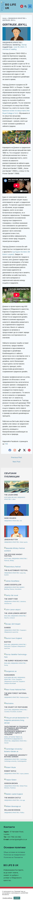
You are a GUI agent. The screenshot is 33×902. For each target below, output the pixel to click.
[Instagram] (14, 450)
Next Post (16, 461)
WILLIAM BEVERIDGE (12, 810)
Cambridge (23, 759)
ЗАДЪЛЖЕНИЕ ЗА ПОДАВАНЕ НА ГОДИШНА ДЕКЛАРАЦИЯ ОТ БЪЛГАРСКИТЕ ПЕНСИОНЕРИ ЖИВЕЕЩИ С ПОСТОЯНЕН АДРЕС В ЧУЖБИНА (16, 730)
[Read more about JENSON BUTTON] (16, 531)
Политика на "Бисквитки (13, 857)
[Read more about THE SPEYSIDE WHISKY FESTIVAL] (16, 549)
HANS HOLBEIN (10, 518)
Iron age (22, 800)
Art (21, 520)
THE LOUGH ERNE (11, 495)
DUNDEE (7, 627)
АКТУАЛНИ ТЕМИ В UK (15, 737)
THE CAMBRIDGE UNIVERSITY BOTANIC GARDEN (15, 756)
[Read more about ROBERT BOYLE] (10, 767)
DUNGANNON (9, 675)
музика (6, 575)
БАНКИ (22, 587)
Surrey (6, 665)
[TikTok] (19, 450)
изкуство (23, 573)
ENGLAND (7, 616)
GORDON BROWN (11, 783)
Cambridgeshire (21, 761)
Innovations (18, 589)
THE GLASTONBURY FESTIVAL (16, 570)
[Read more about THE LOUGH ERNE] (16, 486)
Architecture (7, 45)
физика (26, 773)
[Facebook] (10, 450)
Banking (6, 589)
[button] (25, 6)
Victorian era (7, 603)
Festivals (6, 560)
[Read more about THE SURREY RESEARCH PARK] (16, 656)
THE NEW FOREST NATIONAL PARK (15, 694)
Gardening (16, 45)
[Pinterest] (29, 450)
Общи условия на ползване (14, 852)
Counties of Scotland (10, 711)
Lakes (13, 499)
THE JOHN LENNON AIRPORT (15, 613)
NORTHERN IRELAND (10, 497)
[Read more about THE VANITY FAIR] (11, 595)
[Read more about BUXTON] (13, 638)
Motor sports (23, 542)
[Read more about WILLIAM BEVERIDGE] (12, 806)
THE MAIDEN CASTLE (12, 798)
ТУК (6, 444)
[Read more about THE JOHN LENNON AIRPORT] (12, 609)
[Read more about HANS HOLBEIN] (16, 510)
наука (22, 773)
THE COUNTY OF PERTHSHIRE (16, 707)
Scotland (19, 711)
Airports (6, 618)
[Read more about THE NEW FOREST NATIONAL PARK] (15, 689)
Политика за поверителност (15, 855)
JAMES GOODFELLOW (12, 585)
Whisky (12, 560)
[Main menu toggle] (30, 6)
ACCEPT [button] (17, 898)
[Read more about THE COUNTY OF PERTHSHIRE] (8, 703)
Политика (13, 788)
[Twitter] (24, 450)
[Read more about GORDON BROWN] (10, 779)
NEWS (6, 737)
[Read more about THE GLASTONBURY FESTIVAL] (12, 566)
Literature (23, 601)
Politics (22, 812)
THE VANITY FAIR (11, 599)
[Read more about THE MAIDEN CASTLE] (13, 794)
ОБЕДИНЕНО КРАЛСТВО (12, 42)
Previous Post (16, 457)
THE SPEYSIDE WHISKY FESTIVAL (13, 555)
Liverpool (12, 618)
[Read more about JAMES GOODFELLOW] (11, 581)
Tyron (13, 679)
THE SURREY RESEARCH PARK (16, 661)
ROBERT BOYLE (10, 771)
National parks (24, 697)
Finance (12, 589)
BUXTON (7, 642)
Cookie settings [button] (7, 898)
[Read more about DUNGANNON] (10, 671)
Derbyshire (7, 646)
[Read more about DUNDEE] (12, 624)
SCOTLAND (7, 558)
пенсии (6, 743)
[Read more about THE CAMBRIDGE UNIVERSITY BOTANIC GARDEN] (16, 750)
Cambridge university (10, 761)
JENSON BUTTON (11, 539)
